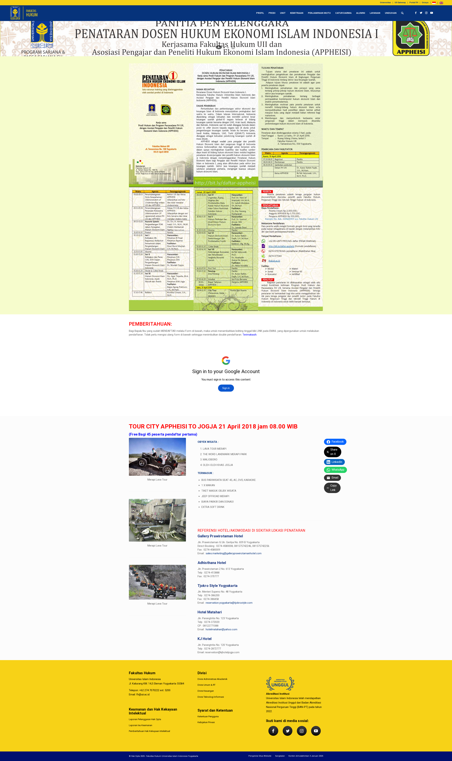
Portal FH (413, 2)
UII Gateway (400, 2)
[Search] (402, 13)
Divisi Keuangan (206, 691)
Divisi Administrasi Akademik (212, 679)
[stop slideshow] (233, 47)
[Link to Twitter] (421, 13)
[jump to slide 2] (228, 47)
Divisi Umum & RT (206, 685)
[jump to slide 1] (224, 47)
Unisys (425, 2)
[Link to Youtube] (431, 13)
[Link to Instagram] (426, 13)
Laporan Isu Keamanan (140, 725)
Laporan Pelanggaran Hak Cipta (145, 719)
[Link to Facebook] (415, 13)
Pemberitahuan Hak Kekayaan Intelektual (149, 731)
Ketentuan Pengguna (208, 716)
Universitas (385, 2)
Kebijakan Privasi (206, 722)
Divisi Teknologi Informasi (211, 697)
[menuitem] (385, 3)
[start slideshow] (218, 47)
